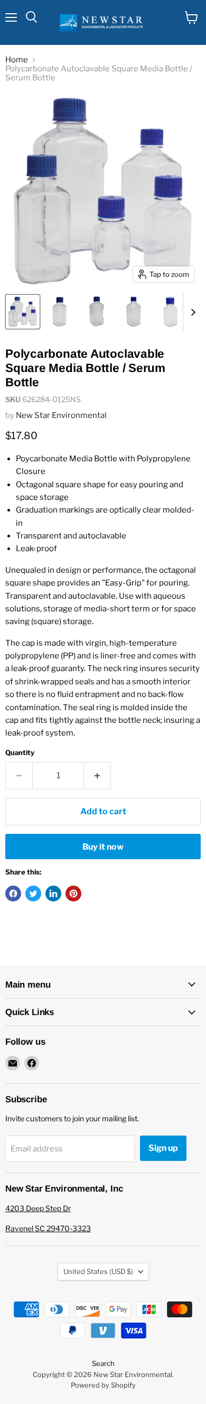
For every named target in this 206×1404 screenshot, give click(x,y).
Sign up (163, 1148)
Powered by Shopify (103, 1385)
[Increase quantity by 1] (97, 775)
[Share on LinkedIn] (53, 893)
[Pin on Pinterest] (73, 893)
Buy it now (103, 847)
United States (98, 1271)
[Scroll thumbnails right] (191, 312)
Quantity (19, 753)
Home (16, 59)
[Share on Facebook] (13, 893)
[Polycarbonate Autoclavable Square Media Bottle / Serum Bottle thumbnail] (23, 312)
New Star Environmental (61, 415)
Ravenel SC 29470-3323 (48, 1228)
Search (103, 1363)
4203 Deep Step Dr (38, 1208)
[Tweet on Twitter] (33, 893)
